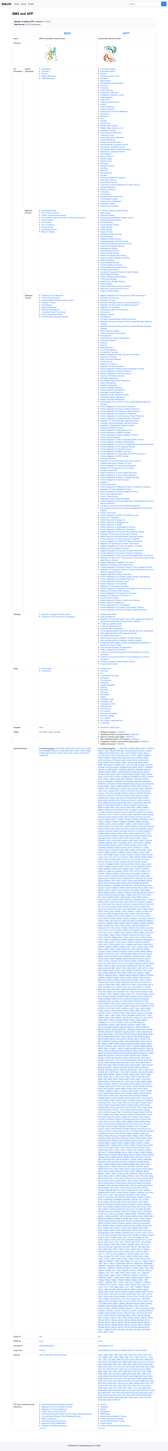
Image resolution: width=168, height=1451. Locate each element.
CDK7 (130, 840)
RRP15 (128, 1185)
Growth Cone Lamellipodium (111, 201)
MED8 (142, 1036)
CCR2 (131, 833)
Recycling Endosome (108, 180)
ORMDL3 (109, 1091)
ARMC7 (113, 786)
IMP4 (100, 989)
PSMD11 (139, 1143)
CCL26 (140, 831)
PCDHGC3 (149, 1100)
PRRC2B (101, 1140)
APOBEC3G (126, 776)
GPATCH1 (102, 954)
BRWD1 (101, 810)
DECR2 (136, 883)
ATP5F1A (124, 793)
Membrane (104, 116)
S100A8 (129, 1190)
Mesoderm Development (51, 309)
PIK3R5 (142, 1112)
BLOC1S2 (127, 805)
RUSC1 (145, 1188)
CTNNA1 (101, 873)
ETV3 (138, 916)
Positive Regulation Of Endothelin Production (117, 579)
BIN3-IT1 (101, 805)
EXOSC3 (126, 918)
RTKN (122, 1188)
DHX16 (128, 887)
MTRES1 (101, 1058)
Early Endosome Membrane (111, 132)
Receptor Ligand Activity (109, 269)
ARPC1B (140, 786)
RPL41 (113, 1180)
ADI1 (134, 758)
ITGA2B (144, 991)
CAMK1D (108, 821)
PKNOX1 (142, 1114)
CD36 (121, 836)
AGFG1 (135, 760)
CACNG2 (127, 819)
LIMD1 (107, 1015)
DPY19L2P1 (146, 895)
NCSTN (133, 1065)
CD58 (126, 836)
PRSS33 (128, 1140)
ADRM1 (139, 758)
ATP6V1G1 (111, 795)
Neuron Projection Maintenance (112, 602)
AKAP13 (111, 765)
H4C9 (119, 965)
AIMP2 (100, 765)
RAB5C (114, 1157)
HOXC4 (122, 977)
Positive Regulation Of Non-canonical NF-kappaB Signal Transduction (126, 555)
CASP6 (147, 824)
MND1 (117, 1043)
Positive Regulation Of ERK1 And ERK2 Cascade (119, 515)
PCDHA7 (131, 1100)
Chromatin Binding (107, 215)
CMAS (131, 857)
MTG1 (139, 1055)
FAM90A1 (150, 923)
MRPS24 (116, 1053)
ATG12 (142, 791)
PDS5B (130, 1105)
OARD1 (138, 1084)
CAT (112, 826)
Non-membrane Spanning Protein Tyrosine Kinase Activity (64, 217)
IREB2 (109, 991)
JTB (136, 994)
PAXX (100, 1100)
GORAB (115, 951)
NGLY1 (117, 1072)
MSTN (106, 1055)
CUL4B (132, 873)
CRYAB (125, 869)
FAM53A (143, 923)
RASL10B (110, 1162)
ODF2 (112, 1086)
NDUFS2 (138, 1067)
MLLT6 (149, 1041)
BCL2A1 (126, 800)
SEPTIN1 (101, 1197)
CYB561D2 (121, 876)
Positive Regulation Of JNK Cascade (114, 456)
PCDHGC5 (102, 1102)
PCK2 (119, 1102)
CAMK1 (101, 821)
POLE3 (126, 1124)
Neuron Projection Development (112, 399)
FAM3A (116, 923)
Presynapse (104, 191)
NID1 (123, 1072)
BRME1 (139, 807)
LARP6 (131, 1010)
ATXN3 (132, 795)
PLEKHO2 (126, 1119)
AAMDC (131, 748)
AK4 (105, 765)
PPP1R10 (109, 1131)
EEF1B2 (115, 904)
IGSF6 (100, 987)
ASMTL (136, 788)
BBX (140, 798)
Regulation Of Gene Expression (112, 366)
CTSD (127, 873)
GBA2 (117, 944)
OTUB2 (149, 1091)
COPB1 (117, 864)
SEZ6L (106, 1202)
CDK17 (138, 838)
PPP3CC (109, 1133)
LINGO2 (138, 1015)
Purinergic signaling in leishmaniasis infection (117, 661)
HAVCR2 (107, 968)
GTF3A (120, 961)
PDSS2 (136, 1105)
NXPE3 (127, 1084)
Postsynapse (105, 194)
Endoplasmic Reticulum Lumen (112, 95)
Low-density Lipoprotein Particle (112, 147)
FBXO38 (135, 925)
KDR (62, 750)
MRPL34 (107, 1050)
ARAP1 (106, 779)
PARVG (127, 1098)
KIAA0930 (102, 1001)
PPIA (139, 1128)
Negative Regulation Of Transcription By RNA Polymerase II (123, 295)
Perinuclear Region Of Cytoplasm (113, 177)
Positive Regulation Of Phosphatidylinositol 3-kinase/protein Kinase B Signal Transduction (126, 502)
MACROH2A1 (103, 1025)
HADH (123, 965)
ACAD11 (142, 750)
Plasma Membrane (49, 76)
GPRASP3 (114, 956)
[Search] (163, 4)
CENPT (120, 845)
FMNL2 (112, 935)
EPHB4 (115, 913)
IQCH (105, 991)
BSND (107, 810)
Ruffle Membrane (48, 78)
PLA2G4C (102, 1117)
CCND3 (107, 833)
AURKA (146, 795)
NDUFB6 (131, 1067)
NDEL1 (139, 1065)
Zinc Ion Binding (48, 224)
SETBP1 (146, 1199)
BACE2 (129, 798)
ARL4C (132, 784)
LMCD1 (107, 1017)
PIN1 (112, 1114)
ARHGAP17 (119, 781)
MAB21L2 (141, 1022)
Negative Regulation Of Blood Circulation (115, 574)
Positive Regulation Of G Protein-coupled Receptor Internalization (125, 576)
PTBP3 (132, 1145)
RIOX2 (117, 1171)
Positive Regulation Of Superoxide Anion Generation (120, 418)
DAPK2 (101, 878)
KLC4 (127, 1003)
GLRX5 (151, 947)
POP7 (137, 1126)
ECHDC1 (141, 902)
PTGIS (144, 1145)
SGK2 (140, 1202)
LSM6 (137, 1020)
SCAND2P (141, 1192)
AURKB (101, 798)
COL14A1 (137, 859)
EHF (148, 904)
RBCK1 (147, 1162)
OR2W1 (111, 1088)
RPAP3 (101, 1178)
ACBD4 (148, 750)
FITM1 (122, 932)
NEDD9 (130, 1069)
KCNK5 (101, 999)
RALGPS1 (111, 1159)
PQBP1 (130, 1133)
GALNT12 (131, 942)
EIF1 (152, 904)
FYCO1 (101, 939)
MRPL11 (114, 1048)
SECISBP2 (130, 1195)
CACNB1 (120, 819)
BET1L (130, 802)
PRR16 (144, 1138)
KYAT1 (118, 1008)
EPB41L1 (131, 911)
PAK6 (131, 1095)
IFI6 (145, 982)
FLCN (147, 932)
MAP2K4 (123, 1027)
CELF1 (130, 843)
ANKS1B (147, 769)
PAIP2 (111, 1095)
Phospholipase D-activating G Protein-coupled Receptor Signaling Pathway (125, 402)
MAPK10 (139, 1027)
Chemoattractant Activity (109, 250)
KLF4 (138, 1003)
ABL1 (107, 750)
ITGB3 (109, 994)
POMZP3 (130, 1126)
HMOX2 (143, 975)
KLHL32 (101, 1006)
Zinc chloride (105, 718)
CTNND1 (115, 873)
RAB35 (125, 1154)
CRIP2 (119, 869)
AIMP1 (146, 762)
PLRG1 (101, 1121)
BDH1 (100, 802)
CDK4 (113, 840)
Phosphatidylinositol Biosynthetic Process (58, 300)
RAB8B (126, 1157)
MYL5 (124, 1060)
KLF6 (142, 1003)
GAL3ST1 (112, 942)
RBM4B (126, 1164)
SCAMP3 (132, 1192)
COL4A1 (116, 861)
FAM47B (128, 923)
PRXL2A (135, 1140)
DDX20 (143, 880)
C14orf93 (101, 812)
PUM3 (100, 1150)
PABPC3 (136, 1093)
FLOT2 (100, 935)
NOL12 (117, 1076)
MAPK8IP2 (131, 1029)
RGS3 (139, 1169)
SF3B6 (124, 1202)
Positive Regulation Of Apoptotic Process (116, 430)
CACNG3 (135, 819)
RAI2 (105, 1159)
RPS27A (131, 1183)
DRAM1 (111, 897)
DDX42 (149, 880)
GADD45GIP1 (148, 939)
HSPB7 (129, 980)
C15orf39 (108, 812)
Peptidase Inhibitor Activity (110, 239)
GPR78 (107, 956)
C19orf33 (138, 812)
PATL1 (138, 1098)
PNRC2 (142, 1121)
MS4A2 (141, 1053)
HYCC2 (107, 982)
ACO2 (127, 753)
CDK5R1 (124, 840)
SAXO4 (125, 1192)
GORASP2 (123, 951)
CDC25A (143, 836)
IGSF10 (150, 984)
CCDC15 (126, 828)
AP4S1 (113, 774)
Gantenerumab (106, 706)
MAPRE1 (149, 1029)
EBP (131, 902)
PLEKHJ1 (118, 1119)
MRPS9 (130, 1053)
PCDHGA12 (140, 1100)
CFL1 (141, 847)
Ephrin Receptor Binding (109, 262)
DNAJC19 (102, 895)
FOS (138, 935)
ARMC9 (120, 786)
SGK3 (145, 1202)
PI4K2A (114, 1112)
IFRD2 (123, 984)
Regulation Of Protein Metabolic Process (115, 489)
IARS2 (118, 982)
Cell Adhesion (47, 305)
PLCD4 (147, 1117)
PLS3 (106, 1121)
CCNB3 (101, 833)
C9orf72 (101, 819)
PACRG (143, 1093)
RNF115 (115, 1173)
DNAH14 (114, 892)
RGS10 (122, 1169)
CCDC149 (119, 828)
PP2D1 (108, 1128)
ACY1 (128, 755)
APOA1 (118, 776)
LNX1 (131, 1017)
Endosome (104, 87)
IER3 (137, 982)
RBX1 (148, 1164)
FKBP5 (135, 932)
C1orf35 (123, 814)
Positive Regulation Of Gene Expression (115, 371)
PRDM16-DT (144, 1133)
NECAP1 (116, 1069)
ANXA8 (140, 772)
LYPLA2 (128, 1022)
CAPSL (109, 824)
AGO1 (147, 760)
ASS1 (100, 791)
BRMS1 (146, 807)
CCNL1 (125, 833)
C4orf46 (120, 817)
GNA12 (101, 949)
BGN (135, 802)
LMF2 (112, 1017)
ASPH (142, 788)
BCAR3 (101, 800)
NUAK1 (107, 1081)
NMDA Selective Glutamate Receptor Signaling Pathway (121, 536)
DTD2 (134, 897)
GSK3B (125, 958)
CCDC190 (134, 828)
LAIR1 (142, 1008)
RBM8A (132, 1164)
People (31, 4)
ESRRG (110, 916)
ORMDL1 (101, 1091)
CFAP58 (123, 847)
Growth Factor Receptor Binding (112, 281)
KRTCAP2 (111, 1008)
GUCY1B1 (102, 963)
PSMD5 (101, 1145)
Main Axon (104, 170)
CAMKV (138, 821)
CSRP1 (126, 871)
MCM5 (145, 1034)
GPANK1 (149, 951)
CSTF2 (137, 871)
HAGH (135, 965)
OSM (130, 1091)
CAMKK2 (123, 821)
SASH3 (119, 1192)
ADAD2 (140, 755)
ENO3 (151, 909)
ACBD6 (101, 753)
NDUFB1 (116, 1067)
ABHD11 (101, 750)
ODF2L (118, 1086)
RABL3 (132, 1157)
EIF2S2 (125, 906)
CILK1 (100, 854)
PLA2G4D (110, 1117)
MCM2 (139, 1034)
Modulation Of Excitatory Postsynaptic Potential (118, 534)
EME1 (134, 909)
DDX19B (137, 880)
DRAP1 (117, 897)
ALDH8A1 (102, 767)
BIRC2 (68, 748)
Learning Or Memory (108, 340)
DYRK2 (101, 902)
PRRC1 (150, 1138)
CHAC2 (101, 850)
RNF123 (122, 1173)
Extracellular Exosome (109, 182)
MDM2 (106, 1036)
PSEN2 (101, 1143)
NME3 (151, 1072)
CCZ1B (101, 836)
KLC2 (123, 1003)
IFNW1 (117, 984)
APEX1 (101, 776)
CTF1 (148, 871)
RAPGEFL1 (126, 1159)
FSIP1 (131, 937)
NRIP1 (127, 1079)
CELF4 (141, 843)
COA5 (112, 859)
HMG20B (108, 975)
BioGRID (28, 24)
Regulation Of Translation (110, 307)
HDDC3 (112, 970)
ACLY (118, 753)
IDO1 (132, 982)
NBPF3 (115, 1065)
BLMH (113, 805)
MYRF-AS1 (148, 1060)
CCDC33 (150, 828)
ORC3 (135, 1088)
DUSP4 (121, 899)
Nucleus (103, 73)
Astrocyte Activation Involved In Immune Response (120, 302)
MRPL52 (136, 1050)
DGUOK (109, 887)
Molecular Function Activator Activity (114, 288)
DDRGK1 (107, 880)
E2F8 (117, 902)
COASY (118, 859)
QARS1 (148, 1150)
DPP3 (139, 895)
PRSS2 (108, 1140)
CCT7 (143, 833)
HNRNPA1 (150, 975)
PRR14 (132, 1138)
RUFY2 (60, 753)
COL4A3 (130, 861)
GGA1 (140, 944)
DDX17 (125, 880)
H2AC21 (145, 963)
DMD (142, 890)
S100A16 (122, 1190)
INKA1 (118, 989)
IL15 (112, 987)
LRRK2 (132, 1020)
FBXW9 (142, 925)
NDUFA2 (149, 1065)
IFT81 (128, 984)
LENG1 (109, 1013)
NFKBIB (101, 1072)
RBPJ (138, 1164)
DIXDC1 (108, 890)
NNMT (148, 1074)
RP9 (142, 1176)
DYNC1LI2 (128, 899)
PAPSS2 (137, 1095)
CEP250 (126, 845)
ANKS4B (101, 772)
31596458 (119, 743)
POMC (115, 1126)
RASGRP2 (148, 1159)
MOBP (149, 1043)
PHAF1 (109, 1110)
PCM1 (124, 1102)
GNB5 (123, 949)
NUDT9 (137, 1081)
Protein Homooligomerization (111, 494)
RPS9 (108, 1185)
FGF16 (112, 930)
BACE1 (122, 798)
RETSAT (139, 1166)
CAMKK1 (115, 821)
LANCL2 (107, 1010)
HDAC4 (106, 970)
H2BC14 (107, 965)
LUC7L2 (113, 1022)
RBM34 (107, 1164)
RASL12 (126, 1162)
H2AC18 (131, 963)
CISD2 (116, 854)
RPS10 (119, 1180)
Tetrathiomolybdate (107, 685)
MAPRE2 (101, 1032)
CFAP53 (117, 847)
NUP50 (100, 1084)
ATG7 (108, 793)
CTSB (122, 873)
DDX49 (112, 883)
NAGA (137, 1062)
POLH (131, 1124)
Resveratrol (104, 678)
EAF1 (122, 902)
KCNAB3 (120, 996)
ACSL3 (140, 753)
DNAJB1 (121, 892)
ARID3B (126, 784)
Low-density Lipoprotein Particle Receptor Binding (119, 272)
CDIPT (127, 838)
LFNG (127, 1013)
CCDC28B (142, 828)
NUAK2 (113, 1081)
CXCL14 (101, 876)
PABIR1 (129, 1093)
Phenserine (104, 682)
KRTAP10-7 (102, 1008)
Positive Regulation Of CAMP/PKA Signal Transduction (121, 541)
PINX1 (116, 1114)
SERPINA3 (108, 1199)
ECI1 (100, 904)
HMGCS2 (135, 975)
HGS (150, 970)
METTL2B (102, 1041)
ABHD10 (150, 748)
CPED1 (127, 866)
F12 (139, 918)
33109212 (135, 739)
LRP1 (145, 1017)
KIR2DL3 (106, 1003)
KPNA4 (133, 1006)
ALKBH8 (122, 767)
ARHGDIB (146, 781)
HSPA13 (110, 980)
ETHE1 (121, 916)
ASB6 (112, 788)
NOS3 (147, 1076)
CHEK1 (126, 850)
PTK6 (105, 1147)
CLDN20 (136, 854)
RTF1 (117, 1188)
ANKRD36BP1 (113, 769)
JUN (140, 994)
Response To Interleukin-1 (110, 517)
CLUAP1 (125, 857)
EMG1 (139, 909)
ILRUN (147, 987)
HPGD (141, 977)
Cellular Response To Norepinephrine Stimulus (118, 527)
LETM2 (115, 1013)
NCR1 (127, 1065)
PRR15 (138, 1138)
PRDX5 (107, 1136)
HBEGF (118, 968)
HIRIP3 (130, 973)
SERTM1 (134, 1199)
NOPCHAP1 (69, 750)
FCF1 (147, 925)
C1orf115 (101, 814)
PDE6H (107, 1105)
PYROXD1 (141, 1150)
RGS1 (116, 1169)
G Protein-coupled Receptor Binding (114, 210)
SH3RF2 (140, 1204)
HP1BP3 (135, 977)
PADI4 (148, 1093)
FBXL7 (129, 925)
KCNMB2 (107, 999)
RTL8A (127, 1188)
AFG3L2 (117, 760)
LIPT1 (144, 1015)
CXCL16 (108, 876)
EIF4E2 (101, 909)
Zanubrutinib (46, 671)
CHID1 (143, 850)
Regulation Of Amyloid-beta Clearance (114, 548)
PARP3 (115, 1098)
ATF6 (137, 791)
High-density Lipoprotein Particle (112, 151)
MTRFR (108, 1058)
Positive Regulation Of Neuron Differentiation (117, 442)
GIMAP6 (115, 947)
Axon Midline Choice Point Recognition (115, 380)
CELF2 (136, 843)
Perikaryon (104, 163)
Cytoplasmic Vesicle (108, 130)
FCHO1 (108, 928)
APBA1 (119, 774)
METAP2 (130, 1039)
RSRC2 (101, 1188)
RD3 (119, 1166)
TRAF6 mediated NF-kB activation (113, 649)
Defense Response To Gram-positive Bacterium (118, 475)
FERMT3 (131, 928)
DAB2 (147, 876)
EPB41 (124, 911)
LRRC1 (105, 1020)
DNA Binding (105, 213)
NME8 (105, 1074)
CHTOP (128, 852)
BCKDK (113, 800)
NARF (100, 1065)
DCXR (150, 878)
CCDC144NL (110, 828)
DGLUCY (101, 887)
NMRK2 (133, 1074)
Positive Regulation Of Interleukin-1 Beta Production (120, 411)
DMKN (147, 890)
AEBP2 (145, 758)
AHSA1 (124, 762)
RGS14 (128, 1169)
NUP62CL (107, 1084)
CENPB (148, 843)
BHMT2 (140, 802)
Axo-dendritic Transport (109, 352)
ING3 (109, 989)
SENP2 (144, 1195)
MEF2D (101, 1039)
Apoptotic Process (49, 302)
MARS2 (127, 1032)
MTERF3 (118, 1055)
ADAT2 (114, 758)
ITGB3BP (115, 994)
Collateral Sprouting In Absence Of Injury (116, 463)
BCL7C (148, 800)
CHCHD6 (114, 850)
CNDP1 (150, 857)
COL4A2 (123, 861)
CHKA (149, 850)
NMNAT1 (112, 1074)
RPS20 (106, 1183)
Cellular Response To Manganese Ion (114, 522)
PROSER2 (102, 1138)
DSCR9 (123, 897)
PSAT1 (141, 1140)
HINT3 (124, 973)
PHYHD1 (106, 1112)
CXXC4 (114, 876)
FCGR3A (101, 928)
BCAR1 (62, 748)
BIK (145, 802)
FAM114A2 (109, 921)
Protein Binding (47, 220)
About (23, 4)
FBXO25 (54, 750)
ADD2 (119, 758)
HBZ (139, 968)
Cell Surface (105, 113)
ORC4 (140, 1088)
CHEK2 (133, 850)
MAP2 (109, 1027)
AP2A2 (107, 774)
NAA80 (113, 1062)
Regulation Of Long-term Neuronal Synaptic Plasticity (120, 461)
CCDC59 (108, 831)
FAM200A (149, 921)
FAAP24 (101, 921)
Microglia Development (109, 378)
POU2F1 (101, 1128)
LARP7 (137, 1010)
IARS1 (112, 982)
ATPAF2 (119, 795)
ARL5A (144, 784)
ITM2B (122, 994)
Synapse (103, 175)
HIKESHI (112, 973)
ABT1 (123, 750)
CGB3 (146, 847)
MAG (118, 1025)
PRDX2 (101, 1136)
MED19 (124, 1036)
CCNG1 (119, 833)
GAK (106, 942)
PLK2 (143, 1119)
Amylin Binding (106, 283)
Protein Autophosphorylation (52, 314)
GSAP (112, 958)
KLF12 (132, 1003)
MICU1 (116, 1041)
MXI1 (149, 1058)
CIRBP (110, 854)
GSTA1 (141, 958)
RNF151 (135, 1173)
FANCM (106, 925)
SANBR (101, 1192)
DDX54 (118, 883)
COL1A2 (101, 861)
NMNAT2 (119, 1074)
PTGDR (138, 1145)
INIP (113, 989)
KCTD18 (121, 999)
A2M (121, 748)
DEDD (141, 883)
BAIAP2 (135, 798)
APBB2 (143, 774)
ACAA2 (128, 750)
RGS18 (134, 1169)
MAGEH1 (132, 1025)
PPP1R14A (117, 1131)
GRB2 (148, 956)
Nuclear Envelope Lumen (109, 76)
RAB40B (101, 1157)
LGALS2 (133, 1013)
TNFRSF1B (43, 755)
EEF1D (122, 904)
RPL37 (151, 1178)
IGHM (144, 984)
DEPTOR (124, 885)
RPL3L (107, 1180)
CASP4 (141, 824)
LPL (140, 1017)
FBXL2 (123, 925)
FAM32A (109, 923)
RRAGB (122, 1185)
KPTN (138, 1006)
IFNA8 (112, 984)
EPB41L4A (147, 911)
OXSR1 (111, 1093)
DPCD (134, 895)
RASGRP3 (102, 1162)
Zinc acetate (105, 711)
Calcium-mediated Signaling (111, 387)
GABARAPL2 (115, 939)
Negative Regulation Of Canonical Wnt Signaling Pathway (122, 531)
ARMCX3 (126, 786)
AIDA (135, 762)
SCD (147, 1192)
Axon (102, 118)
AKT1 (124, 765)
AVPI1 (106, 798)
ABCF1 (144, 748)
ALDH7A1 (149, 765)
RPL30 (128, 1178)
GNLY (133, 949)
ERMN (146, 913)
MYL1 (113, 1060)
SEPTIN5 (118, 1197)
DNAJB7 (143, 892)
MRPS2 (109, 1053)
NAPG (148, 1062)
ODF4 (123, 1086)
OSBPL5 (124, 1091)
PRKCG (135, 1136)
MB (150, 1032)
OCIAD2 (101, 1086)
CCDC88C (123, 831)
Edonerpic (104, 692)
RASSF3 (133, 1162)
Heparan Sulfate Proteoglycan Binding (114, 257)
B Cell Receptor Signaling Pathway (55, 316)
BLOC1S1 (119, 805)
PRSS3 (121, 1140)
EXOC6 (112, 918)
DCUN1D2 (139, 878)
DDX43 (100, 883)
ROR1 (137, 1176)
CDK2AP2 (102, 840)
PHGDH (133, 1110)
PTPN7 (135, 1147)
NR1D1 (116, 1079)
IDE (128, 982)
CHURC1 (135, 852)
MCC (117, 1034)
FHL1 (141, 930)
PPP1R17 (126, 1131)
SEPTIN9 (125, 1197)
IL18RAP (118, 987)
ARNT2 (133, 786)
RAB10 (124, 1152)
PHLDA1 (139, 1110)
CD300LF (115, 836)
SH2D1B (101, 1204)
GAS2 (100, 944)
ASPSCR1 (149, 788)
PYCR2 (128, 1150)
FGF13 (106, 930)
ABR (118, 750)
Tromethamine (105, 680)
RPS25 (118, 1183)
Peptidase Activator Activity (111, 234)
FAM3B (122, 923)
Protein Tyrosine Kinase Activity (54, 215)
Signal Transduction (49, 307)
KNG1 (121, 1006)
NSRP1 (138, 1079)
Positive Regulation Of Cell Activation (114, 479)
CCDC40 (101, 831)
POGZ (100, 1124)
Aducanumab (105, 708)
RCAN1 (101, 1166)
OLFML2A (149, 1086)
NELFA (147, 1069)
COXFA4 (115, 866)
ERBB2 (47, 750)
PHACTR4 (102, 1110)
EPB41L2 (139, 911)
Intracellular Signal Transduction (54, 312)
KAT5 (152, 994)
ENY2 (106, 911)
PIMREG (106, 1114)
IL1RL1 (129, 987)
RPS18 (148, 1180)
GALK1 (124, 942)
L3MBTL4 (125, 1008)
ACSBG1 (134, 753)
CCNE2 (113, 833)
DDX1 (114, 880)
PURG (105, 1150)
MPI (120, 1046)
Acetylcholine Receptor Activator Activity (116, 243)
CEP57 (139, 845)
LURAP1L (120, 1022)
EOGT (111, 911)
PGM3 (150, 1107)
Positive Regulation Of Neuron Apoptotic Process (119, 435)
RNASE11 (102, 1173)
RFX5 (106, 1169)
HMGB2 (122, 975)
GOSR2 (137, 951)
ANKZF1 (114, 772)
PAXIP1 (150, 1098)
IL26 (133, 987)
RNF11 (109, 1173)
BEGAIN (111, 802)
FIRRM (116, 932)
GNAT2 (113, 949)
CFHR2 (136, 847)
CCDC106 (142, 826)
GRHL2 (101, 958)
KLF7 (147, 1003)
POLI (136, 1124)
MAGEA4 (124, 1025)
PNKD (118, 1121)
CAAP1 (114, 819)
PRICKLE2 (114, 1136)
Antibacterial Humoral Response (112, 390)
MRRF (135, 1053)
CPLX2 (133, 866)
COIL (124, 859)
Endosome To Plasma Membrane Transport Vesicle (119, 184)
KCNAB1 (113, 996)
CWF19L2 (146, 873)
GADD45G (139, 939)
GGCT (150, 944)
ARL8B (100, 786)
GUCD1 (148, 961)
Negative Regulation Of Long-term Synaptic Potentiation (121, 550)
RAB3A (145, 1154)
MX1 (139, 1058)
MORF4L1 (109, 1046)
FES (137, 928)
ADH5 (129, 758)
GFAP (135, 944)
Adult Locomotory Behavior (110, 359)
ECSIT (109, 904)
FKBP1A (128, 932)
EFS (139, 904)
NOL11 (111, 1076)
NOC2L (106, 1076)
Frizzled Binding (106, 222)
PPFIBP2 (126, 1128)
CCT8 (148, 833)
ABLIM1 (113, 750)
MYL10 (118, 1060)
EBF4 (126, 902)
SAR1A (107, 1192)
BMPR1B (101, 807)
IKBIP (108, 987)
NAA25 (107, 1062)
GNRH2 (146, 949)
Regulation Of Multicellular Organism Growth (117, 425)
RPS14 (136, 1180)
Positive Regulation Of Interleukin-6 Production (118, 413)
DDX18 (130, 880)
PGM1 (144, 1107)
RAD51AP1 (139, 1157)
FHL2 (146, 930)
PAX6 (144, 1098)
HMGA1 (115, 975)
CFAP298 (101, 847)
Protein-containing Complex (110, 142)
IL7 (144, 987)
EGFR (41, 750)
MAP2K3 (116, 1027)
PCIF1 (109, 1102)
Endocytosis (105, 312)
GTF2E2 (114, 961)
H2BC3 (113, 965)
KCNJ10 (140, 996)
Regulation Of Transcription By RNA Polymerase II (119, 305)
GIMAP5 (108, 947)
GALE (119, 942)
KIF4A (141, 1001)
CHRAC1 (114, 852)
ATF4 (133, 791)
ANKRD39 (123, 769)
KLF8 (151, 1003)
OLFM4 (141, 1086)
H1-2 (126, 963)
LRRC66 (119, 1020)
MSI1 (147, 1053)
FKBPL (141, 932)
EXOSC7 (134, 918)
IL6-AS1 (139, 987)
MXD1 (143, 1058)
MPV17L (130, 1046)
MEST (124, 1039)
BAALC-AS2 (114, 798)
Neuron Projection (107, 156)
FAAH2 (144, 918)
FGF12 (100, 930)
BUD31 (121, 810)
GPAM (142, 951)
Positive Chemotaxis (108, 484)
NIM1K (127, 1072)
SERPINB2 (117, 1199)
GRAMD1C (128, 956)
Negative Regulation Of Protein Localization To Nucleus (121, 546)
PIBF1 (119, 1112)
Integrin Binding (106, 227)
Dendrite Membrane (107, 139)
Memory (103, 345)
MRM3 (143, 1046)
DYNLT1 (144, 899)
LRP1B (150, 1017)
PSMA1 (107, 1143)
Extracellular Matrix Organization (112, 397)
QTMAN (111, 1152)
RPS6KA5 (138, 1183)
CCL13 (134, 831)
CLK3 (111, 857)
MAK (144, 1025)
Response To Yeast (107, 300)
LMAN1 (101, 1017)
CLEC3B (149, 854)
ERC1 (127, 913)
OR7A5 (129, 1088)
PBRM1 (106, 1100)
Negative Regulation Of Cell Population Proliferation (120, 354)
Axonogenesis (105, 335)
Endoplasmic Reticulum (109, 92)
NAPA (143, 1062)
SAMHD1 (147, 1190)
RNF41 (112, 1176)
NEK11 (141, 1069)
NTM (143, 1079)
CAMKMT (131, 821)
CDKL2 (136, 840)
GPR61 (101, 956)
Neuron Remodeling (107, 383)
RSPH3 (150, 1185)
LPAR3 (136, 1017)
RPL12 (117, 1178)
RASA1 (134, 1159)
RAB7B (120, 1157)
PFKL (140, 1107)
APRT (100, 779)
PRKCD (129, 1136)
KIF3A (130, 1001)
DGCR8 (148, 885)
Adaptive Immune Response (52, 295)
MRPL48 (121, 1050)
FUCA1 (149, 937)
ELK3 (124, 909)
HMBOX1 (140, 973)
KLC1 (118, 1003)
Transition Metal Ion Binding (111, 265)
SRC (65, 753)
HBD (113, 968)
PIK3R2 (135, 1112)
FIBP (151, 930)
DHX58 (134, 887)
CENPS (113, 845)
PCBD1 (112, 1100)
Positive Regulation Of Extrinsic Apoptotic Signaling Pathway (123, 609)
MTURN (115, 1058)
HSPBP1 (135, 980)
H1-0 (118, 963)
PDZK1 (107, 1107)
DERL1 (131, 885)
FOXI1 (142, 935)
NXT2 (132, 1084)
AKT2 (129, 765)
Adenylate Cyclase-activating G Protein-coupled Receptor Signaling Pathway (126, 322)
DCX (145, 878)
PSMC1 (133, 1143)
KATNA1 (106, 996)
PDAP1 (137, 1102)
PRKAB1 (122, 1136)
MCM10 (134, 1034)
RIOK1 (106, 1171)
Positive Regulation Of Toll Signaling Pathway (117, 446)
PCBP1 (125, 1100)
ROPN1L (131, 1176)
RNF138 (128, 1173)
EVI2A (100, 918)
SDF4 (116, 1195)
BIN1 (149, 802)
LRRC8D (125, 1020)
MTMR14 (145, 1055)
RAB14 (143, 1152)
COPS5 (123, 864)
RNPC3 (118, 1176)
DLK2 (131, 890)
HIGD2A (105, 973)
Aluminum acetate (107, 715)
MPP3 (124, 1046)
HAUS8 (101, 968)
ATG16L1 (101, 793)
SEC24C (122, 1195)
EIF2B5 (119, 906)
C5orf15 (127, 817)
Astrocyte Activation (108, 458)
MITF (127, 1041)
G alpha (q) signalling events (111, 623)
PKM (137, 1114)
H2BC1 (100, 965)
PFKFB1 (133, 1107)
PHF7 (122, 1110)
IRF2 (114, 991)
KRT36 (151, 1006)
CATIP (116, 826)
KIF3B (136, 1001)
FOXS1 (101, 937)
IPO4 (150, 989)
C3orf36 (107, 817)
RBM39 (113, 1164)
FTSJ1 (137, 937)
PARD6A (144, 1095)
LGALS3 (140, 1013)
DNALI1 (123, 895)
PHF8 (127, 1110)
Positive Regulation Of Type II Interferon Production (120, 409)
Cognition (103, 482)
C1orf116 (108, 814)
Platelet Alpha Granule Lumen (111, 128)
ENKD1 (145, 909)
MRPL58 (150, 1050)
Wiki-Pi (6, 4)
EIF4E (147, 906)
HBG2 (129, 968)
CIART (147, 852)
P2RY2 (123, 1093)
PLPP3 (148, 1119)
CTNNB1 (108, 873)
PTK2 (82, 750)
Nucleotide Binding (49, 210)
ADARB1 (107, 758)
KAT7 (100, 996)
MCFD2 (127, 1034)
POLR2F (147, 1124)
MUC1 (121, 1058)
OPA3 (105, 1088)
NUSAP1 (115, 1084)
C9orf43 (147, 817)
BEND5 (124, 802)
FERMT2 (124, 928)
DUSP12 (101, 899)
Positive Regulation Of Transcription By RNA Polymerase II (123, 453)
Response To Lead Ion (108, 364)
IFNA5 (106, 984)
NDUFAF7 (109, 1067)
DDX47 (106, 883)
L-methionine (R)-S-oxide (109, 675)
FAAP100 (150, 918)
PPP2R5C (150, 1131)
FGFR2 (125, 930)
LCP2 (148, 1010)
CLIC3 (100, 857)
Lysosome (104, 85)
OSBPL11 (117, 1091)
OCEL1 (149, 1084)
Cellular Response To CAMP (111, 524)
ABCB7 (138, 748)
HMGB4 (128, 975)
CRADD (148, 866)
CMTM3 (144, 857)
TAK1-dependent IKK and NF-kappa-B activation (118, 633)
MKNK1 (138, 1041)
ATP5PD (140, 793)
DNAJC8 (116, 895)
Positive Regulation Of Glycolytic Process (116, 449)
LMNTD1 (118, 1017)
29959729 (134, 734)
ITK (59, 750)
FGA (147, 928)
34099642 (121, 732)
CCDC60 (115, 831)
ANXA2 (128, 772)
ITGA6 (150, 991)
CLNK (88, 748)
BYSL (126, 810)
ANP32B (121, 772)
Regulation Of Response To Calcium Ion (115, 595)
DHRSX (122, 887)
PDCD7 (143, 1102)
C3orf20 (151, 814)
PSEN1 (148, 1140)
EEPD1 (128, 904)
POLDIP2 (119, 1124)
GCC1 (122, 944)
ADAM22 (146, 755)
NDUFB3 (123, 1067)
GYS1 (113, 963)
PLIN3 (133, 1119)
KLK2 (107, 1006)
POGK (148, 1121)
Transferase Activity (49, 229)
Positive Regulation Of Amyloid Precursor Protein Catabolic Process (126, 567)
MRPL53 (143, 1050)
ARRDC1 (101, 788)
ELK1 (119, 909)
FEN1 (118, 928)
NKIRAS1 (134, 1072)
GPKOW (123, 954)
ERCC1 (133, 913)
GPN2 (129, 954)
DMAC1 (137, 890)
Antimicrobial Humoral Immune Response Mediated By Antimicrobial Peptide (126, 509)
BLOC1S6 (143, 805)
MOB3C (143, 1043)
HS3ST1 (147, 977)
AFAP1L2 (101, 760)
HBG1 (124, 968)
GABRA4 (130, 939)
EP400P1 (118, 911)
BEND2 (118, 802)
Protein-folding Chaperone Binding (113, 276)
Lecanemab (104, 722)
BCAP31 (146, 798)
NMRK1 (126, 1074)
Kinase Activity (47, 227)
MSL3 (151, 1053)
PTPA (122, 1147)
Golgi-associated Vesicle (109, 102)
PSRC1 (120, 1145)
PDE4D (101, 1105)
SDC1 (111, 1195)
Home (16, 4)
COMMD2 (110, 864)
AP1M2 (101, 774)
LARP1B (119, 1010)
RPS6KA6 (147, 1183)
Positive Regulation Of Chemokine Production (117, 406)
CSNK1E (145, 869)
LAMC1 (101, 1010)
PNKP (123, 1121)
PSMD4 (147, 1143)
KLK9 (116, 1006)
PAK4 (126, 1095)
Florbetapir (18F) (106, 701)
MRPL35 (114, 1050)
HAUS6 (148, 965)
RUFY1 (54, 753)
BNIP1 (112, 807)
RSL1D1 (134, 1185)
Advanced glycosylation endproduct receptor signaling (120, 638)
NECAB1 (101, 1069)
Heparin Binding (106, 231)
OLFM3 (135, 1086)
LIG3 (146, 1013)
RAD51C (148, 1157)
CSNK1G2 (110, 871)
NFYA (107, 1072)
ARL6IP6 (150, 784)
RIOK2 (111, 1171)
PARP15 (108, 1098)
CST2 (131, 871)
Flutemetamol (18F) (107, 704)
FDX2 (114, 928)
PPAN (113, 1128)
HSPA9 (122, 980)
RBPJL (143, 1164)
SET (140, 1199)
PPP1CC (101, 1131)
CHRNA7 (121, 852)
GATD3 (112, 944)
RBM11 (101, 1164)
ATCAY (123, 791)
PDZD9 (101, 1107)
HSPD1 (142, 980)
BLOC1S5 (135, 805)
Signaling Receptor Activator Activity (114, 241)
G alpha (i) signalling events (111, 626)
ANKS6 (108, 772)
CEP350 (133, 845)
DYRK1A (151, 899)
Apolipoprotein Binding (108, 248)
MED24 (130, 1036)
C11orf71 (147, 810)
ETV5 (148, 916)
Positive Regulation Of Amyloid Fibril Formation (118, 593)
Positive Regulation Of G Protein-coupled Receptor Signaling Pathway (127, 444)
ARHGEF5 (111, 784)
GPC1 (117, 954)
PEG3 (112, 1107)
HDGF (117, 970)
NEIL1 (136, 1069)
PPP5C (116, 1133)
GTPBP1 (134, 961)
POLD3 (112, 1124)
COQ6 (142, 864)
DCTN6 (125, 878)
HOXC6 (128, 977)
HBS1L (134, 968)
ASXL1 (105, 791)
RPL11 (111, 1178)
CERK (145, 845)
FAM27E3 (102, 923)
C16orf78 (116, 812)
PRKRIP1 (148, 1136)
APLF (112, 776)
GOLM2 (108, 951)
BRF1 (134, 807)
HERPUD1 (139, 970)
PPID (144, 1128)
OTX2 (100, 1093)
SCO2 (100, 1195)
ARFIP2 (146, 779)
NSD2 (132, 1079)
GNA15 (107, 949)
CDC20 (136, 836)
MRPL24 (136, 1048)
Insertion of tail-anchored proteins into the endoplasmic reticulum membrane (124, 653)
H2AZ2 (151, 963)
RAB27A (107, 1154)
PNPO (136, 1121)
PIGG (124, 1112)
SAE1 (141, 1190)
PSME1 (107, 1145)
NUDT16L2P (129, 1081)
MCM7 (150, 1034)
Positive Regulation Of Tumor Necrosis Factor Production (122, 416)
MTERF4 (126, 1055)
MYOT (134, 1060)
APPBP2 (150, 776)
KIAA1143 (110, 1001)
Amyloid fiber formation (109, 664)
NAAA (118, 1062)
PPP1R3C (134, 1131)
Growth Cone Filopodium (109, 206)
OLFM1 (129, 1086)
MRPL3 (101, 1050)
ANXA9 (147, 772)
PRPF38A (110, 1138)
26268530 (144, 741)
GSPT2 (135, 958)
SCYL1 (106, 1195)
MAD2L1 (112, 1025)
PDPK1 (124, 1105)
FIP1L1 (111, 932)
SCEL (151, 1192)
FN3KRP (125, 935)
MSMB (100, 1055)
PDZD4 (147, 1105)
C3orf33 (101, 817)
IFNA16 (101, 984)
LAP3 (113, 1010)
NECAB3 (108, 1069)
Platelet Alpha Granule (108, 125)
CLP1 (115, 857)
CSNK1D (138, 869)
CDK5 (118, 840)
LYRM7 (134, 1022)
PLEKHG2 (110, 1119)
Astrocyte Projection (108, 189)
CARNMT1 (121, 824)
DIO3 (151, 887)
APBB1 (137, 774)
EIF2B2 (113, 906)
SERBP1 (140, 1197)
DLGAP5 (125, 890)
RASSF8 (140, 1162)
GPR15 (149, 954)
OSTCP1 (136, 1091)
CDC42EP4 (102, 838)
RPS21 (112, 1183)
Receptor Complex (107, 165)
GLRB (145, 947)
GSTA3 (147, 958)
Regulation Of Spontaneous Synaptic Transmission (119, 543)
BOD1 (118, 807)
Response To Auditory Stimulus (112, 375)
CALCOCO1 (143, 819)
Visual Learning (106, 361)
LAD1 (137, 1008)
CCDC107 (150, 826)
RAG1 (100, 1159)
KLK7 (111, 1006)
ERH (142, 913)
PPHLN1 (133, 1128)
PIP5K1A (131, 1114)
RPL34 (139, 1178)
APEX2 (107, 776)
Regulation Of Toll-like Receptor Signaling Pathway (119, 420)
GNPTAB (139, 949)
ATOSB (117, 793)
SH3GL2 (125, 1204)
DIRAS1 (101, 890)
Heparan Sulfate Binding (109, 291)
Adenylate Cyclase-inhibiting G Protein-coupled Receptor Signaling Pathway (125, 327)
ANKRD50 (139, 769)
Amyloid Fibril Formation (109, 598)
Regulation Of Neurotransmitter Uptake (115, 498)
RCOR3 (114, 1166)
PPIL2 (149, 1128)
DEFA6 (100, 885)
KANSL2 (146, 994)
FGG (130, 930)
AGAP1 (123, 760)
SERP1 (101, 1199)
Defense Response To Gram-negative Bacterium (118, 472)
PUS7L (111, 1150)
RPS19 (100, 1183)
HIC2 (100, 973)
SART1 (113, 1192)
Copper (103, 697)
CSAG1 (132, 869)
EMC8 (129, 909)
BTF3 (112, 810)
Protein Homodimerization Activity (113, 255)
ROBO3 (124, 1176)
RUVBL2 (101, 1190)
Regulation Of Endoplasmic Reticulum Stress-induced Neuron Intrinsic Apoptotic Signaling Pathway (127, 570)
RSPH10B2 (142, 1185)
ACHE (106, 753)
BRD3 (129, 807)
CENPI (100, 845)
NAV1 (110, 1065)
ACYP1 (134, 755)
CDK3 (108, 840)
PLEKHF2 (102, 1119)
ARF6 (123, 779)
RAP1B (118, 1159)
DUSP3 (115, 899)
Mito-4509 (104, 689)
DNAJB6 (136, 892)
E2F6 (112, 902)
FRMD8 (114, 937)
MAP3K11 (131, 1027)
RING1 (100, 1171)
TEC (87, 753)
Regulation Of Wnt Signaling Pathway (114, 394)
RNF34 (106, 1176)
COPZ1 (137, 864)
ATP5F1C (132, 793)
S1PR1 (135, 1190)
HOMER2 (101, 977)
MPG (116, 1046)
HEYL (145, 970)
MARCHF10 (110, 1032)
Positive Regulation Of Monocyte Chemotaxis (117, 529)
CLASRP (122, 854)
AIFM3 (140, 762)
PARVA (121, 1098)
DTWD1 (139, 897)
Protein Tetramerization (109, 496)
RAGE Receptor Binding (109, 274)
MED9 (147, 1036)
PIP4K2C (123, 1114)
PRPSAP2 (125, 1138)
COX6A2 (107, 866)
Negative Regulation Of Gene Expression (116, 373)
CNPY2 (107, 859)
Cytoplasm (46, 71)
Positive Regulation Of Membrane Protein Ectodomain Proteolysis (125, 487)
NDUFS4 (145, 1067)
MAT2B (146, 1032)
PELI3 (117, 1107)
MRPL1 (101, 1048)
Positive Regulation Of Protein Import (114, 581)
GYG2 (108, 963)
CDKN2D (108, 843)
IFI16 (141, 982)
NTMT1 (148, 1079)
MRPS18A (102, 1053)
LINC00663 (131, 1015)
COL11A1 (130, 859)
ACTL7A (108, 755)
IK (104, 987)
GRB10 (143, 956)
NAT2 (105, 1065)
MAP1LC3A (102, 1027)
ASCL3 (118, 788)
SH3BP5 (117, 1204)
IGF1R (139, 984)
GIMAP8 (122, 947)
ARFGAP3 (138, 779)
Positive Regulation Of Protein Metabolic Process (119, 491)
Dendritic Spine (106, 158)
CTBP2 (143, 871)
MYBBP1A (102, 1060)
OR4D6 (117, 1088)
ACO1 (122, 753)
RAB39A (138, 1154)
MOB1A (123, 1043)
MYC (109, 1060)
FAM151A (133, 921)
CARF (114, 824)
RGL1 (111, 1169)
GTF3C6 (127, 961)
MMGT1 (105, 1043)
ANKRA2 (149, 767)
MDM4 (112, 1036)
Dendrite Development (108, 385)
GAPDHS (146, 942)
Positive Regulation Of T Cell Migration (115, 605)
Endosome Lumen (107, 135)
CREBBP (106, 869)
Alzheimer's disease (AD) (110, 727)
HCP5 (100, 970)
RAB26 (100, 1154)
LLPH (149, 1015)
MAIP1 (138, 1025)
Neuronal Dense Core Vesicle (111, 196)
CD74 (131, 836)
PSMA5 (114, 1143)
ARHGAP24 (128, 781)
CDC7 (109, 838)
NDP (144, 1065)
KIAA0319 (128, 999)
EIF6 (110, 909)
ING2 (105, 989)
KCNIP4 (133, 996)
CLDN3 (143, 854)
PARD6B (101, 1098)
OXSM (105, 1093)
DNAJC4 (109, 895)
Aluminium (104, 671)
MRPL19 (121, 1048)
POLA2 (106, 1124)
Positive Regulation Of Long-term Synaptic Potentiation (121, 553)
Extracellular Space (107, 71)
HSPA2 (116, 980)
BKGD (107, 805)
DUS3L (145, 897)
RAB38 (131, 1154)
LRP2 (100, 1020)
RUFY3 (139, 1188)
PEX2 (127, 1107)
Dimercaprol (104, 694)
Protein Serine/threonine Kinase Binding (115, 286)
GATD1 (106, 944)
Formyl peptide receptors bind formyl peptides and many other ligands (126, 630)
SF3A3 (112, 1202)
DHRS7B (115, 887)
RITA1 (127, 1171)
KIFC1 (146, 1001)
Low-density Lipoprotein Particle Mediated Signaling (120, 505)
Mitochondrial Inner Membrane (111, 83)
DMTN (100, 892)
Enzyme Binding (106, 236)
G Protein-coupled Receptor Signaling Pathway (118, 319)
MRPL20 (128, 1048)
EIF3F (131, 906)
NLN (140, 1072)
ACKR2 (112, 753)
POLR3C (108, 1126)
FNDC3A (132, 935)
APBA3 (131, 774)
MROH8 (149, 1046)
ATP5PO (147, 793)
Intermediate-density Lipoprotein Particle (115, 149)
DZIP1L (107, 902)
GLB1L (133, 947)
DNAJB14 (128, 892)
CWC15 (139, 873)
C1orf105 (149, 812)
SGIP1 (135, 1202)
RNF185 (149, 1173)
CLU (119, 857)
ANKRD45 (131, 769)
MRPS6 (123, 1053)
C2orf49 (144, 814)
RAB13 (137, 1152)
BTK (73, 748)
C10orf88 (132, 810)
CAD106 (103, 687)
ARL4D (138, 784)
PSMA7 (120, 1143)
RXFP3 (115, 1190)
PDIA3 (112, 1105)
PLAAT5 (124, 1117)
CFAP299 (109, 847)
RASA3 (140, 1159)
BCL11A (120, 800)
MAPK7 (108, 1029)
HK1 (135, 973)
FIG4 (100, 932)
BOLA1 (123, 807)
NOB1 (100, 1076)
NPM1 (110, 1079)
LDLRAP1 (102, 1013)
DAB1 (143, 876)
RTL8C (133, 1188)
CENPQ (107, 845)
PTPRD (42, 753)
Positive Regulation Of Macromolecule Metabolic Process (122, 368)
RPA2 (146, 1176)
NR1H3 (121, 1079)
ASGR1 (124, 788)
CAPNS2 (145, 821)
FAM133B (125, 921)
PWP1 (122, 1150)
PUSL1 (117, 1150)
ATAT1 (117, 791)
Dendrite (103, 121)
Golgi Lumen (105, 99)
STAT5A (82, 753)
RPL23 (122, 1178)
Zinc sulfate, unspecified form (111, 720)
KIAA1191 (118, 1001)
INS (134, 989)
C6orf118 (133, 817)
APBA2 (125, 774)
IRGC (119, 991)
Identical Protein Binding (109, 253)
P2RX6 (117, 1093)
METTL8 (109, 1041)
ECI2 (104, 904)
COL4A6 (144, 861)
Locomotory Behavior (108, 349)
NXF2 (121, 1084)
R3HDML (117, 1152)
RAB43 (108, 1157)
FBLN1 (117, 925)
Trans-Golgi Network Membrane (112, 137)
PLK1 (138, 1119)
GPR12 (135, 954)
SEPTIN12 (110, 1197)
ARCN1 (112, 779)
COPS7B (130, 864)
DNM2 (129, 895)
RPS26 (124, 1183)
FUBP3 (143, 937)
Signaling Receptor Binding (110, 220)
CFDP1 (130, 847)
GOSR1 (130, 951)
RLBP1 (132, 1171)
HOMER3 (109, 977)
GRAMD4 (136, 956)
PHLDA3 (146, 1110)
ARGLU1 (101, 781)
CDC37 (149, 836)
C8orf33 (140, 817)
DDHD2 (101, 880)
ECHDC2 (149, 902)
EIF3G (136, 906)
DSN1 (129, 897)
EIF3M (142, 906)
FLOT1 (151, 932)
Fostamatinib (46, 668)
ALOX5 (129, 767)
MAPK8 (115, 1029)
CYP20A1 (136, 876)
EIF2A (107, 906)
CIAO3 (141, 852)
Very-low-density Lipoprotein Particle (114, 144)
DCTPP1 (131, 878)
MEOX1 (113, 1039)
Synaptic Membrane (108, 187)
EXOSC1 (119, 918)
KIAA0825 (145, 999)
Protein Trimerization (108, 512)
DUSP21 (108, 899)
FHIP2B (136, 930)
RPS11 (124, 1180)
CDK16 (133, 838)
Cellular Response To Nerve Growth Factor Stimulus (120, 600)
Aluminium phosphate (108, 713)
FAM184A (141, 921)
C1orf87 (129, 814)
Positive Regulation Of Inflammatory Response (118, 465)
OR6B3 (123, 1088)
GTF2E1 (107, 961)
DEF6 (147, 883)
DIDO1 (140, 887)
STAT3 (76, 753)
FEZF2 (142, 928)
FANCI (100, 925)
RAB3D (151, 1154)
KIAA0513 (136, 999)
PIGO (129, 1112)
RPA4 (151, 1176)
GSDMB (118, 958)
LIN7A (123, 1015)
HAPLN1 (141, 965)
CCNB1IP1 (147, 831)
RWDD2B (108, 1190)
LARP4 (125, 1010)
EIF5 (106, 909)
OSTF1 (143, 1091)
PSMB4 (126, 1143)
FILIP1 (104, 932)
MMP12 (112, 1043)
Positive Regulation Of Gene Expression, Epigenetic (120, 538)
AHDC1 (118, 762)
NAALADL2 (125, 1062)
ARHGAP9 (138, 781)
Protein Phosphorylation (51, 298)
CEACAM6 (123, 843)
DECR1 (130, 883)
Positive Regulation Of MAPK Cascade (115, 432)
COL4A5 (137, 861)
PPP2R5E (102, 1133)
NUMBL (149, 1081)
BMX (67, 33)
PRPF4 (117, 1138)
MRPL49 (128, 1050)
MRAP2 (137, 1046)
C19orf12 (123, 812)
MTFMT (133, 1055)
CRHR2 (114, 869)
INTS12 (139, 989)
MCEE (121, 1034)
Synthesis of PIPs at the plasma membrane (58, 616)
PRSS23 (115, 1140)
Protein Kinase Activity (50, 213)
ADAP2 (101, 758)
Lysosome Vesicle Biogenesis (111, 628)
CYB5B (129, 876)
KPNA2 (127, 1006)
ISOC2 (132, 991)
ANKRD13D (102, 769)
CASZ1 (107, 826)
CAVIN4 (127, 826)
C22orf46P (137, 814)
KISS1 (113, 1003)
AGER (129, 760)
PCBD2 (118, 1100)
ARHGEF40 (102, 784)
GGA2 (145, 944)
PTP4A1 (116, 1147)
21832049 (46, 21)
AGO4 (100, 762)
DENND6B (116, 885)
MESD (119, 1039)
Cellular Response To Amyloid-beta (113, 583)
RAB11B (131, 1152)
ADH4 (124, 758)
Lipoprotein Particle (107, 203)
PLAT (130, 1117)
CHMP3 (107, 852)
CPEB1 (121, 866)
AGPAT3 (106, 762)
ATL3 (112, 793)
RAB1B (149, 1152)
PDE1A (149, 1102)
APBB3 (150, 774)
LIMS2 (118, 1015)
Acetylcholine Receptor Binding (112, 246)
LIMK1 (112, 1015)
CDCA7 (121, 838)
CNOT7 (101, 859)
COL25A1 (108, 861)
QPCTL (104, 1152)
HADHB (130, 965)
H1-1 (122, 963)
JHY (133, 994)
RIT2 (122, 1171)
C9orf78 (107, 819)
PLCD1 (141, 1117)
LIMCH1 (101, 1015)
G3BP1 (107, 939)
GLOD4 (140, 947)
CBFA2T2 (134, 826)
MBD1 (100, 1034)
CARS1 (129, 824)
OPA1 (100, 1088)
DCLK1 (119, 878)
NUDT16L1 (120, 1081)
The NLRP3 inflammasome (110, 635)
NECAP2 (123, 1069)
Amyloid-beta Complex (109, 199)
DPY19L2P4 (102, 897)
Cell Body (104, 168)
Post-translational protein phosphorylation (116, 647)
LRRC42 (112, 1020)
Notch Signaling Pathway (109, 331)
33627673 (129, 736)
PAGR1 (106, 1095)
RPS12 (130, 1180)
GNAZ (118, 949)
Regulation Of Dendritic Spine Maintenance (116, 564)
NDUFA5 (101, 1067)
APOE (143, 776)
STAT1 (70, 753)
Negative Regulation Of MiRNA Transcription (117, 562)
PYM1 (134, 1150)
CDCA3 (115, 838)
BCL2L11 (133, 800)
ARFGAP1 (130, 779)
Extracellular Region (108, 69)
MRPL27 (143, 1048)
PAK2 (122, 1095)
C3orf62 (114, 817)
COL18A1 (145, 859)
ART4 (107, 788)
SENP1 (138, 1195)
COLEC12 (102, 864)
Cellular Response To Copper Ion (112, 520)
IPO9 (100, 991)
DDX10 (119, 880)
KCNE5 (127, 996)
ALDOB (109, 767)
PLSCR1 (112, 1121)
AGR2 (112, 762)
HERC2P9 (130, 970)
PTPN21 (88, 750)
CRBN (100, 869)
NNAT (143, 1074)
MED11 (118, 1036)
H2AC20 (138, 963)
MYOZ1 (140, 1060)
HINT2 (119, 973)
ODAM (107, 1086)
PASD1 (133, 1098)
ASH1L (130, 788)
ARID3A (119, 784)
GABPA (124, 939)
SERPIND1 (126, 1199)
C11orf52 (139, 810)
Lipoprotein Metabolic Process (111, 427)
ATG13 (148, 791)
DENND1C (108, 885)
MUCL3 (126, 1058)
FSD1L (126, 937)
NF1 (152, 1069)
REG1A (124, 1166)
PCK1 (114, 1102)
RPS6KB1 (102, 1185)
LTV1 (108, 1022)
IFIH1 (149, 982)
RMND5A (139, 1171)
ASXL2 (111, 791)
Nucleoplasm (46, 69)
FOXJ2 (148, 935)
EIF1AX (101, 906)
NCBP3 (121, 1065)
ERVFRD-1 (102, 916)
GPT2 (121, 956)
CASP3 (78, 748)
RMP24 (146, 1171)
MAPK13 (101, 1029)
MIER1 (121, 1041)
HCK (152, 968)
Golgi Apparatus (106, 97)
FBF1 (112, 925)
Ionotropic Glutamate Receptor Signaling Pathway (119, 423)
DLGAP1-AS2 (116, 890)
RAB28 (113, 1154)
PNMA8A (129, 1121)
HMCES (101, 975)
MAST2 (139, 1032)
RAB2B (120, 1154)
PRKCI (141, 1136)
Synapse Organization (108, 470)
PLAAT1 (117, 1117)
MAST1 (133, 1032)
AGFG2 (141, 760)
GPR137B (142, 954)
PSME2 (114, 1145)
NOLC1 (128, 1076)
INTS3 (145, 989)
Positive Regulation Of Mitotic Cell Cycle (115, 451)
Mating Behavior (106, 347)
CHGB (138, 850)
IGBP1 (133, 984)
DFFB (136, 885)
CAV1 (84, 748)
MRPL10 (107, 1048)
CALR (151, 819)
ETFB (115, 916)
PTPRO (141, 1147)
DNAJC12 (150, 892)
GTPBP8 (141, 961)
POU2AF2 (144, 1126)
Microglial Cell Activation (109, 298)
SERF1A (148, 1197)
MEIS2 (107, 1039)
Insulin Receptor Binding (109, 224)
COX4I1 (149, 864)
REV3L (146, 1166)
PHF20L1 (116, 1110)
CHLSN (101, 852)
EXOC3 (106, 918)
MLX (100, 1043)
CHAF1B (107, 850)
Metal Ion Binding (48, 231)
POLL (141, 1124)
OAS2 (143, 1084)
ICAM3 (123, 982)
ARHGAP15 (109, 781)
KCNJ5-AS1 (148, 996)
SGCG (129, 1202)
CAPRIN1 (101, 824)
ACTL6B (101, 755)
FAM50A (136, 923)
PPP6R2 (123, 1133)
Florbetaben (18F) (107, 699)
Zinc (102, 673)
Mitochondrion (105, 80)
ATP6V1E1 (102, 795)
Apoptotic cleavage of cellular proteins (56, 614)
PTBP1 (126, 1145)
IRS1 (123, 991)
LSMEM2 (101, 1022)
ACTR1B (122, 755)
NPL (105, 1079)
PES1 (122, 1107)
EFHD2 (134, 904)
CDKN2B (101, 843)
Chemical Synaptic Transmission (112, 333)
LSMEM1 (143, 1020)
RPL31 (134, 1178)
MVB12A (133, 1058)
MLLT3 (143, 1041)
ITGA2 (138, 991)
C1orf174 (116, 814)
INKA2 (123, 989)
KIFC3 (100, 1003)
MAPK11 (146, 1027)
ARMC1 (107, 786)
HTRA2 (101, 982)
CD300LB (107, 836)
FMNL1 (106, 935)
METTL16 (138, 1039)
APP (126, 33)
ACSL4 (146, 753)
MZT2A (101, 1062)
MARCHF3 (119, 1032)
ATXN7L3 (139, 795)
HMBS (147, 973)
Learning (103, 342)
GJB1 (128, 947)
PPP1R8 (142, 1131)
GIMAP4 (101, 947)
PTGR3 (150, 1145)
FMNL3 (118, 935)
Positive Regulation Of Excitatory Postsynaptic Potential (121, 607)
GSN (130, 958)
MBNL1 (111, 1034)
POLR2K (101, 1126)
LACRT (132, 1008)
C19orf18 (130, 812)
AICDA (130, 762)
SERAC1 (133, 1197)
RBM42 (119, 1164)
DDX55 (123, 883)
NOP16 (134, 1076)
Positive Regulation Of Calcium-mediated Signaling (119, 477)
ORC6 (145, 1088)
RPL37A (101, 1180)
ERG (138, 913)
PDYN (141, 1105)
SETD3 (101, 1202)
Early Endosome (106, 90)
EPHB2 (108, 913)
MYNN (129, 1060)
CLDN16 (130, 854)
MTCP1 (112, 1055)
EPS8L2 (121, 913)
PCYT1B (130, 1102)
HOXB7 (116, 977)
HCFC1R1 (145, 968)
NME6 (100, 1074)
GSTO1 (101, 961)
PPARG (119, 1128)
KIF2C (125, 1001)
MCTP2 (101, 1036)
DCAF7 (107, 878)
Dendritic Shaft (106, 161)
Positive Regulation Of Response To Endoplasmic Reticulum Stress (126, 588)
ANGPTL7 (141, 767)
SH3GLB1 (132, 1204)
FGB (151, 928)
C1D (143, 812)
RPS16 (142, 1180)
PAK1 (77, 750)
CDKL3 (142, 840)
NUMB (143, 1081)
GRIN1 (106, 958)
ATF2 (128, 791)
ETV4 (143, 916)
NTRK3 (101, 1081)
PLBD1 (135, 1117)
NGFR (112, 1072)
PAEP (100, 1095)
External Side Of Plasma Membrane (114, 111)
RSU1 (112, 1188)
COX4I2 (101, 866)
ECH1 (135, 902)
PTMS (110, 1147)
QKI (99, 1152)
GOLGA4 (101, 951)
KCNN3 (114, 999)
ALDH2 (134, 765)
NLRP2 (145, 1072)
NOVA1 (101, 1079)
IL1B (124, 987)
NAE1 (132, 1062)
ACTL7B (115, 755)
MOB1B (130, 1043)
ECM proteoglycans (107, 616)
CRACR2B (141, 866)
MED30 (137, 1036)
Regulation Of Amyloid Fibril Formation (115, 590)
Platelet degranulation (108, 614)
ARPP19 (147, 786)
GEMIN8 (128, 944)
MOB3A (136, 1043)
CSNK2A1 (119, 871)
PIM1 (100, 1114)
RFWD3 (101, 1169)
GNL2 (129, 949)
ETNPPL (127, 916)
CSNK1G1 (102, 871)
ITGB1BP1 (102, 994)
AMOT (134, 767)
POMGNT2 (122, 1126)
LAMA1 (148, 1008)
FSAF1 (120, 937)
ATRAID (126, 795)
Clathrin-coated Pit (107, 109)
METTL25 (146, 1039)
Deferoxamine (105, 668)
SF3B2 (118, 1202)
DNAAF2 (106, 892)
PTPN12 (128, 1147)
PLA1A (149, 1114)
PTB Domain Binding (108, 279)
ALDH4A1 (141, 765)
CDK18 (144, 838)
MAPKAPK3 (141, 1029)
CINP (105, 854)
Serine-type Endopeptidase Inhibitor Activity (117, 217)
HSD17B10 (102, 980)
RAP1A (48, 753)
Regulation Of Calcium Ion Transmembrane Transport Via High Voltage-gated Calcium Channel (127, 558)
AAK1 (126, 748)
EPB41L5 (101, 913)
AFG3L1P (109, 760)
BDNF (105, 802)
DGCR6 (142, 885)
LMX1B (125, 1017)
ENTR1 (101, 911)
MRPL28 (150, 1048)
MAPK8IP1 (122, 1029)
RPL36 (145, 1178)
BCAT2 (107, 800)
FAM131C (117, 921)
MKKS (132, 1041)
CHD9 (121, 850)
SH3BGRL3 (109, 1204)
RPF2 (106, 1178)
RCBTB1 (107, 1166)
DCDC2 (113, 878)
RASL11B (118, 1162)
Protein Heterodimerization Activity (113, 267)
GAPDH (139, 942)
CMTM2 (137, 857)
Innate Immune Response (110, 437)
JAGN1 (128, 994)
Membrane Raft (106, 173)
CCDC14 (101, 828)
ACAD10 (135, 750)
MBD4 (105, 1034)
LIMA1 (150, 1013)
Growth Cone (105, 123)
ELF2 (115, 909)
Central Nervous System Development (115, 338)
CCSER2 (137, 833)
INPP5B (130, 989)
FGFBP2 (118, 930)
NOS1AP (141, 1076)
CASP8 (101, 826)
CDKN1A (148, 840)
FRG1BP (107, 937)
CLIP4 (105, 857)
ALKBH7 (115, 767)
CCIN (130, 831)
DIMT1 (146, 887)
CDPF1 (115, 843)
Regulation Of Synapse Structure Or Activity (117, 468)
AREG (118, 779)
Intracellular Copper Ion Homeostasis (114, 309)
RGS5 (145, 1169)
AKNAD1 (118, 765)
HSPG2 (148, 980)
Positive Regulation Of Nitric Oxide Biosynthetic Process (122, 439)
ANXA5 (134, 772)
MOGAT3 (101, 1046)
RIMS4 (150, 1169)
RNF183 (142, 1173)
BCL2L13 (141, 800)
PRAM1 (136, 1133)
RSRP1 (107, 1188)
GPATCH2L (110, 954)
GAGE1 (101, 942)
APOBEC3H (136, 776)
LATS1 (143, 1010)
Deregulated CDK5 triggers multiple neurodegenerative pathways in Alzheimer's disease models (125, 643)
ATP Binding (46, 222)
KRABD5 (144, 1006)
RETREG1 (132, 1166)
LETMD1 (121, 1013)
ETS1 (134, 916)
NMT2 (138, 1074)
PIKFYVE (149, 1112)
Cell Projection (105, 154)
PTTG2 (147, 1147)
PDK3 (118, 1105)
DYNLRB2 (137, 899)
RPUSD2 (114, 1185)
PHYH (100, 1112)
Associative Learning (108, 357)
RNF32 (100, 1176)
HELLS (123, 970)
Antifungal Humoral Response (111, 392)
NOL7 (123, 1076)
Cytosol (44, 73)
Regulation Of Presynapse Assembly (114, 586)
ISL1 (128, 991)
